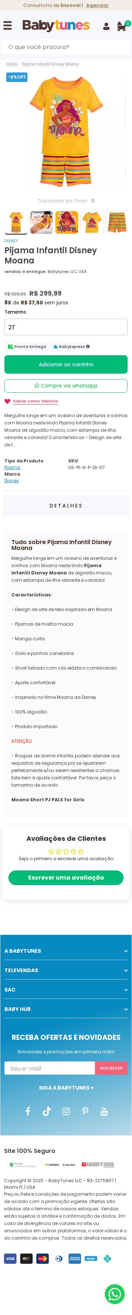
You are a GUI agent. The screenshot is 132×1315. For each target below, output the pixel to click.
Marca (12, 474)
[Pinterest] (85, 1111)
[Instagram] (66, 1111)
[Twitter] (47, 1111)
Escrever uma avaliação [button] (66, 877)
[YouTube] (104, 1111)
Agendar (97, 5)
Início (12, 64)
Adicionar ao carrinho (66, 364)
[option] (66, 132)
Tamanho (15, 312)
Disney (11, 241)
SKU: (73, 461)
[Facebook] (28, 1111)
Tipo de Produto (23, 461)
